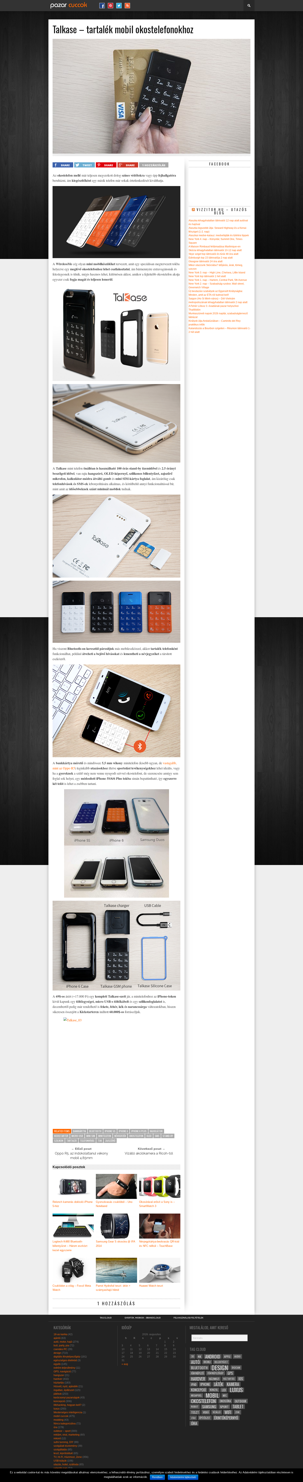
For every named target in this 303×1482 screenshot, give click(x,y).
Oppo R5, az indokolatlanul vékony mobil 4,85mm (81, 1155)
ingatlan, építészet (64, 1390)
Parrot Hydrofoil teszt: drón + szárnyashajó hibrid (113, 1288)
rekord (57, 1438)
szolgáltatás (60, 1449)
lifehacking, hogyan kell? (67, 1405)
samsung (209, 1406)
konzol (214, 1390)
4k (199, 1356)
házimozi (214, 1379)
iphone (205, 1384)
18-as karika (60, 1334)
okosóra (225, 1401)
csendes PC (60, 1349)
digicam (236, 1367)
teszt (195, 1412)
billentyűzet (221, 1362)
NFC (225, 1395)
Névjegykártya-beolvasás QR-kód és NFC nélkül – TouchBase (159, 1243)
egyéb (57, 1364)
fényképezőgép (216, 1373)
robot (194, 1406)
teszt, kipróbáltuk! (63, 1453)
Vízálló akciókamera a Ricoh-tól (149, 1153)
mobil (212, 1395)
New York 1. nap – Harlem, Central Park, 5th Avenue (218, 280)
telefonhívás (87, 1140)
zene (237, 1412)
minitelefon (104, 1136)
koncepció (59, 1401)
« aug (125, 1364)
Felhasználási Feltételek (188, 1318)
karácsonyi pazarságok (67, 1397)
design (57, 1352)
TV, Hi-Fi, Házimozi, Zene (68, 1457)
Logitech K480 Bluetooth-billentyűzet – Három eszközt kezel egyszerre (70, 1246)
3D (192, 1356)
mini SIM (90, 1136)
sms (157, 1136)
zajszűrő (110, 1140)
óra (55, 1427)
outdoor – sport (62, 1431)
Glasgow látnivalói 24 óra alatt (205, 261)
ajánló (57, 1338)
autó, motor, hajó (63, 1341)
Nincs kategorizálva (65, 1423)
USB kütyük (60, 1460)
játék (218, 1384)
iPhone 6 (123, 1131)
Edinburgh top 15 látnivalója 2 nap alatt (211, 257)
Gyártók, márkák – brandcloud (142, 1318)
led (224, 1390)
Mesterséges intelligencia (68, 1412)
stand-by (168, 1136)
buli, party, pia (61, 1345)
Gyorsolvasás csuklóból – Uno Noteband (114, 1204)
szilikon (58, 1140)
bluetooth (95, 1131)
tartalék (72, 1140)
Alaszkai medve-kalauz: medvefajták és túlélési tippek (219, 235)
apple (227, 1356)
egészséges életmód (65, 1360)
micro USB (77, 1136)
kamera (233, 1384)
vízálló (217, 1412)
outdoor (240, 1401)
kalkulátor (156, 1131)
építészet (204, 1418)
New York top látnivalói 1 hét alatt (207, 276)
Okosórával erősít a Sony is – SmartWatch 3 (157, 1204)
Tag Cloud (106, 1318)
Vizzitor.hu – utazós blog (222, 211)
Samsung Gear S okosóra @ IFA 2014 (115, 1243)
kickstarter (61, 1136)
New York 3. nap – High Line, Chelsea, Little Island (217, 272)
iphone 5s (110, 1131)
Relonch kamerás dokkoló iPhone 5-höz (73, 1204)
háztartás (59, 1382)
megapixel (196, 1395)
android (212, 1356)
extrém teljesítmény (64, 1367)
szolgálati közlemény (65, 1445)
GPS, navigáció (62, 1371)
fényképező (197, 1373)
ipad (193, 1384)
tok (100, 1140)
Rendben (157, 1477)
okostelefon (136, 1136)
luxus (57, 1408)
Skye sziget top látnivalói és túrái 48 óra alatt (213, 254)
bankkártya (79, 1131)
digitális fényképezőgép (67, 1356)
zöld (193, 1417)
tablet (238, 1406)
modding (58, 1419)
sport (224, 1406)
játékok (58, 1393)
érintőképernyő (226, 1418)
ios (240, 1378)
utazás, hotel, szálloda (66, 1464)
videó (206, 1412)
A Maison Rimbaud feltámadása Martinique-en (215, 246)
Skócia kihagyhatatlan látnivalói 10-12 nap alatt (215, 250)
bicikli (207, 1362)
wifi (227, 1412)
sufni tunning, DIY (63, 1442)
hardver (58, 1379)
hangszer (59, 1375)
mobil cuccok (61, 1416)
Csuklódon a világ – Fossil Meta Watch (72, 1288)
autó (195, 1362)
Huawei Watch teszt (151, 1285)
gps (230, 1373)
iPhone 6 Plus (139, 1131)
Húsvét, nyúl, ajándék (66, 1386)
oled (149, 1136)
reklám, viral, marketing (67, 1434)
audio (237, 1356)
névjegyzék (120, 1136)
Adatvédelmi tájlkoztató (183, 1477)
